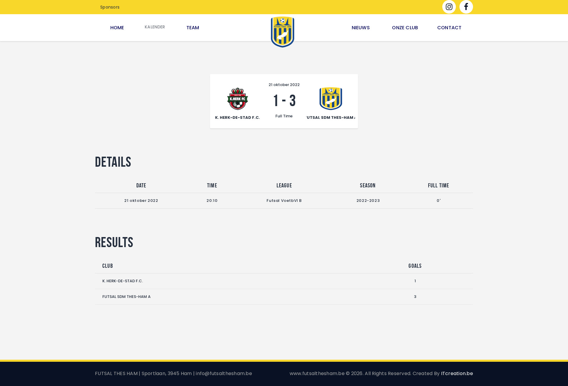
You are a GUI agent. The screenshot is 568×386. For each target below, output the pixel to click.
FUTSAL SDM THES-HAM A (126, 296)
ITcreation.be (457, 373)
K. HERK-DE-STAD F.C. (122, 281)
